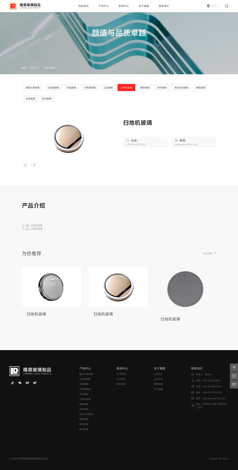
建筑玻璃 (200, 87)
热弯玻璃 (161, 87)
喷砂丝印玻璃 (181, 87)
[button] (25, 165)
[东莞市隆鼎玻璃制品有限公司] (40, 371)
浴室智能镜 (53, 87)
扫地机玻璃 (49, 67)
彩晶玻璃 (71, 87)
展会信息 (121, 384)
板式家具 (46, 98)
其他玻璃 (30, 98)
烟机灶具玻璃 (33, 87)
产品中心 (35, 67)
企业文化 (158, 379)
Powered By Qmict (218, 458)
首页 (24, 67)
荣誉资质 (158, 384)
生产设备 (158, 389)
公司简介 (158, 374)
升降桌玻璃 (90, 87)
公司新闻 (121, 374)
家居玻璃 (144, 87)
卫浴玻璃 (108, 87)
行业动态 (121, 379)
